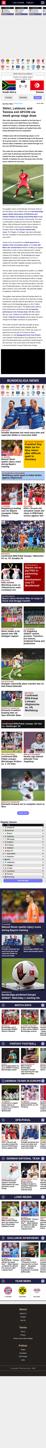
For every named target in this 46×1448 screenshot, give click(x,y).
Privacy (23, 1335)
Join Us (23, 1320)
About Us (23, 1313)
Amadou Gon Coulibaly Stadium (23, 77)
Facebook (23, 1353)
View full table (23, 880)
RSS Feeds (23, 1356)
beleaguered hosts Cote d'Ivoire (29, 335)
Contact (23, 1317)
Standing (23, 97)
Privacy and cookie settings (23, 1338)
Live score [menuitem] (18, 3)
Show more (23, 813)
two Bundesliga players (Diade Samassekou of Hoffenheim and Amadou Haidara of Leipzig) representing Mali (23, 214)
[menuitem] (5, 3)
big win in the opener (17, 317)
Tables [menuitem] (29, 3)
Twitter (23, 1350)
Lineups (8, 97)
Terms (23, 1331)
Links (23, 1360)
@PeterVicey (18, 103)
